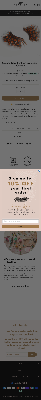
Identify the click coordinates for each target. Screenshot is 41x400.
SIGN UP (20, 226)
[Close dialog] (39, 171)
